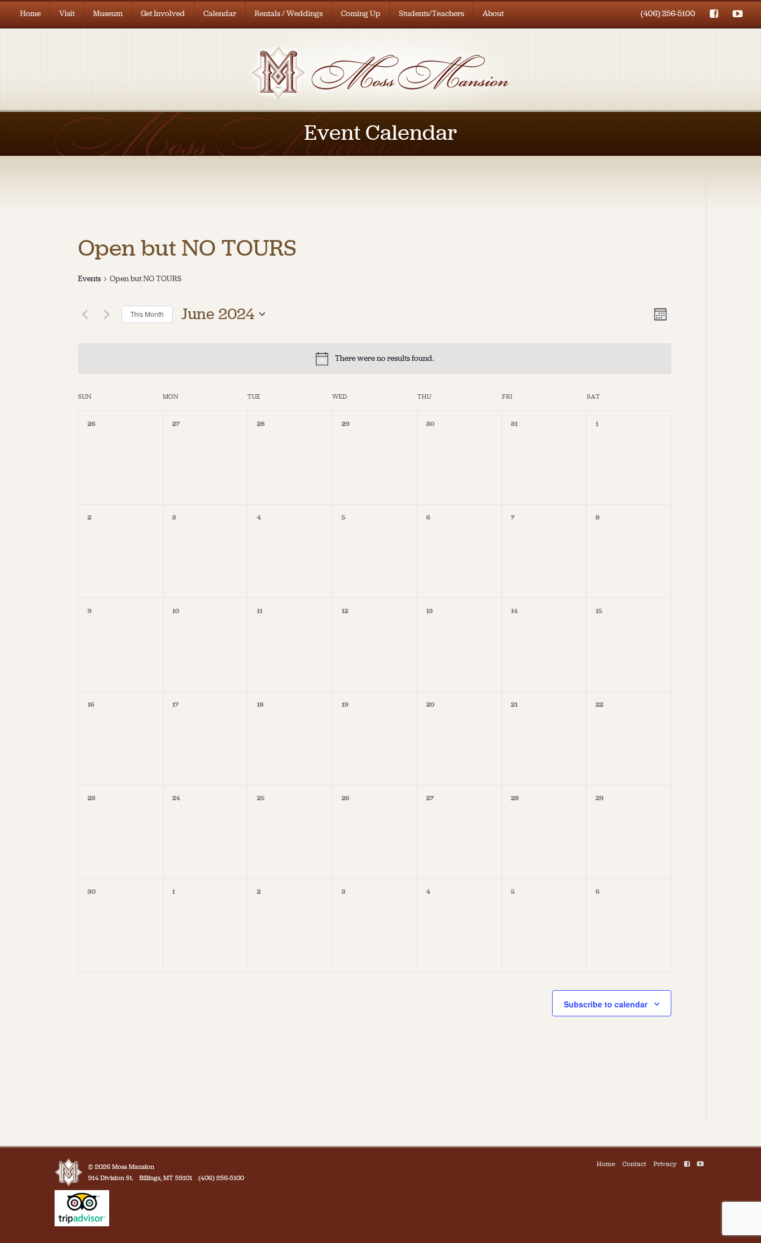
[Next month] (106, 314)
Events (89, 278)
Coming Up (360, 13)
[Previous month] (84, 314)
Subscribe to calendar (605, 1004)
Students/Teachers (431, 13)
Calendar (219, 13)
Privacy (665, 1163)
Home (30, 13)
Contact (634, 1163)
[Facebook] (687, 1164)
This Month (147, 314)
